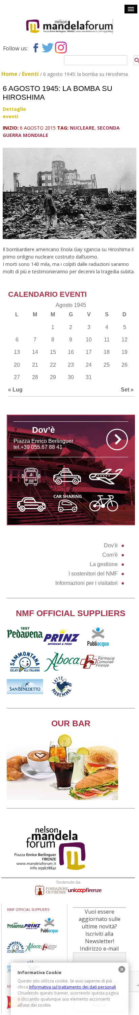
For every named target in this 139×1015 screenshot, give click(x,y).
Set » (127, 390)
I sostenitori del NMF (93, 573)
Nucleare (82, 128)
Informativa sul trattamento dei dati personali (72, 987)
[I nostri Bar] (62, 798)
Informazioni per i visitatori (86, 583)
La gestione (104, 564)
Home (9, 74)
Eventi (30, 74)
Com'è (110, 555)
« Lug (15, 390)
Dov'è (111, 545)
